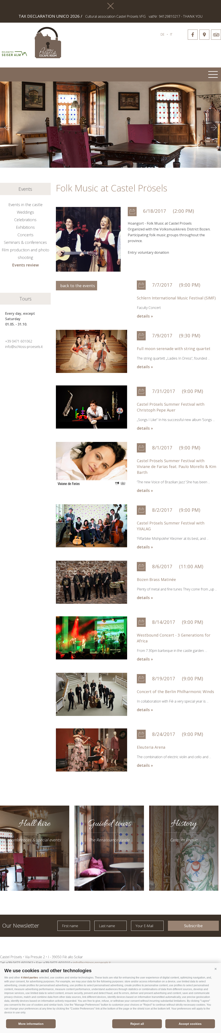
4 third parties (29, 977)
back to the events (76, 285)
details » (145, 316)
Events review (25, 265)
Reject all (137, 1023)
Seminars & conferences (25, 242)
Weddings (25, 212)
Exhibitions (25, 227)
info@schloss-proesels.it (24, 346)
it (171, 34)
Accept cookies (190, 1023)
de (162, 34)
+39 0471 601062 (18, 341)
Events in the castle (25, 204)
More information (31, 1023)
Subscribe (193, 925)
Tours (25, 298)
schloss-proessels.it (102, 40)
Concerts (25, 234)
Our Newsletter (20, 925)
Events (25, 189)
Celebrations (25, 219)
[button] (216, 969)
